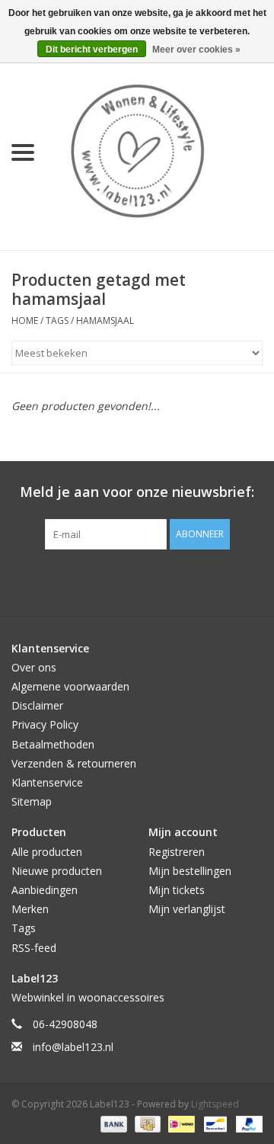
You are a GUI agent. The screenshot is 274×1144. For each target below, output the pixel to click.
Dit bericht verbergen (92, 49)
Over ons (33, 667)
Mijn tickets (176, 890)
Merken (30, 909)
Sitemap (31, 801)
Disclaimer (37, 705)
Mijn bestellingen (189, 871)
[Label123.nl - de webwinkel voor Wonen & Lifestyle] (160, 151)
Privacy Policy (44, 724)
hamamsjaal (105, 320)
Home (24, 320)
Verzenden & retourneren (73, 763)
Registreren (176, 851)
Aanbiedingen (44, 890)
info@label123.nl (73, 1047)
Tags (57, 320)
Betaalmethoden (52, 744)
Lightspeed (215, 1104)
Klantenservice (47, 782)
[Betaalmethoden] (112, 1123)
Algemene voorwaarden (70, 686)
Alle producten (46, 851)
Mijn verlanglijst (186, 909)
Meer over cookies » (196, 49)
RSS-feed (33, 948)
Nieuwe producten (56, 871)
